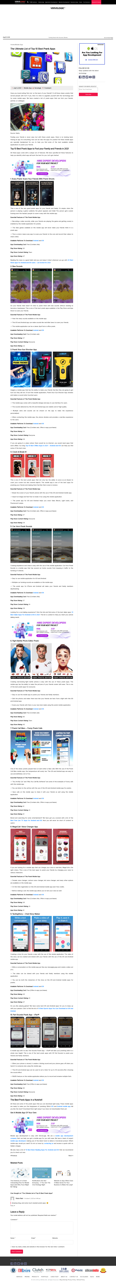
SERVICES (19, 1277)
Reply (12, 1205)
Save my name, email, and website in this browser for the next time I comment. (38, 1247)
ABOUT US (64, 1277)
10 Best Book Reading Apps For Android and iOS (42, 1150)
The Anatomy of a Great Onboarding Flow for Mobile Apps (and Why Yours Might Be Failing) (19, 1184)
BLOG (92, 1277)
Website (55, 1238)
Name (12, 1238)
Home (12, 45)
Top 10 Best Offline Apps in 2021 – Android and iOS (43, 446)
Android (35, 240)
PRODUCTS (35, 1277)
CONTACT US (74, 1277)
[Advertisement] (58, 22)
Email (33, 1238)
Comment (14, 1220)
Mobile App (19, 45)
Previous (13, 1156)
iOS (43, 240)
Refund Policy (81, 1280)
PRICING (27, 1277)
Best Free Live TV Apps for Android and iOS (26, 820)
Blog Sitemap (63, 1280)
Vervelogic (37, 88)
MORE (98, 1277)
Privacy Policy (72, 1280)
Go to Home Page (108, 37)
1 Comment (47, 88)
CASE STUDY (55, 1277)
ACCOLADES (84, 1277)
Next (71, 1156)
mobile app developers (18, 1141)
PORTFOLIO (44, 1277)
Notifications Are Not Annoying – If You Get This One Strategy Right (41, 1183)
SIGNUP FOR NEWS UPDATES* (88, 86)
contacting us (48, 1143)
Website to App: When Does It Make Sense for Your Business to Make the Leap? (63, 1183)
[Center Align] (28, 2)
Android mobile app (64, 1106)
